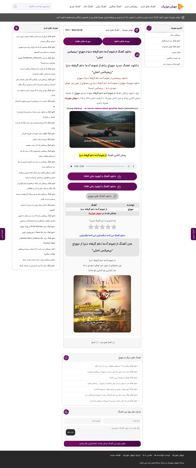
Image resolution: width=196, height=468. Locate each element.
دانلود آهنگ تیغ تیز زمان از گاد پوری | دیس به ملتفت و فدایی (36, 92)
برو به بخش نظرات (82, 41)
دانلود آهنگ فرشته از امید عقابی (43, 139)
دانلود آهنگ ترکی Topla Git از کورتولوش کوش (38, 232)
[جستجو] (15, 6)
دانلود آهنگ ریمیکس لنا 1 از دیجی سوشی (40, 145)
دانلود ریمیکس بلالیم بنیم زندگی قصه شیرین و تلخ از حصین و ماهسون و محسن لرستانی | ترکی (37, 175)
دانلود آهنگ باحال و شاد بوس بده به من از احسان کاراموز (38, 207)
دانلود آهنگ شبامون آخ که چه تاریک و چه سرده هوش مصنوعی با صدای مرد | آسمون (37, 49)
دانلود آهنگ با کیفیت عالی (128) (100, 186)
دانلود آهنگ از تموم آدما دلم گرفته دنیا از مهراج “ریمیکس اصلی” (99, 55)
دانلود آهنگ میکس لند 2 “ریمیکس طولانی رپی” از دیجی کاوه (116, 366)
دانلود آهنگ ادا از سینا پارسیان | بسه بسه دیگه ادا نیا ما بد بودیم (35, 125)
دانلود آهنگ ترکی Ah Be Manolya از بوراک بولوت (37, 226)
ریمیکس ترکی (175, 35)
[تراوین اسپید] (102, 334)
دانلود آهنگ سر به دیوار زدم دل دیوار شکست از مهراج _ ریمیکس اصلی (112, 383)
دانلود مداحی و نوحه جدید (171, 64)
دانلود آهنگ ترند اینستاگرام (171, 41)
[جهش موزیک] (170, 6)
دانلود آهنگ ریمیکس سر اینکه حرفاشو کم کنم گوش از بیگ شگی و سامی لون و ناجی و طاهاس (36, 185)
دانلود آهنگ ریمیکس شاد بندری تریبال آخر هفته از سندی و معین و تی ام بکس (35, 196)
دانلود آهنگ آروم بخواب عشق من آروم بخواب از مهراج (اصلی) (115, 389)
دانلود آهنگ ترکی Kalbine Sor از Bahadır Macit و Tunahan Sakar (37, 240)
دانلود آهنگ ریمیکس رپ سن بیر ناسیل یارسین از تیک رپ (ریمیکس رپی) (36, 164)
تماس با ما (147, 455)
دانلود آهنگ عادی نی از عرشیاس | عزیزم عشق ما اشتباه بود (35, 103)
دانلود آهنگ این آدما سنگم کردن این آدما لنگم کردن (102, 235)
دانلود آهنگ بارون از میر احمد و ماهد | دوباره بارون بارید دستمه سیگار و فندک (35, 38)
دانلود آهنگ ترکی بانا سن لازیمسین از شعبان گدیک (37, 266)
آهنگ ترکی (101, 6)
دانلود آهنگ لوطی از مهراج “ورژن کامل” (123, 378)
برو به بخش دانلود (122, 41)
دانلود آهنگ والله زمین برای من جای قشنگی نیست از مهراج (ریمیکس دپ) (111, 395)
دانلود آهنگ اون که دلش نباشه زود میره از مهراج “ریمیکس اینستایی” (113, 401)
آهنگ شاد (88, 6)
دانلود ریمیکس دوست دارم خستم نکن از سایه (39, 260)
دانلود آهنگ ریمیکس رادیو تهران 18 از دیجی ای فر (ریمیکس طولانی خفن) (37, 153)
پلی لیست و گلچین (173, 58)
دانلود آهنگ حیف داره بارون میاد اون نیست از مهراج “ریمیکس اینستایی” (112, 372)
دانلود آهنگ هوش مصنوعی (171, 47)
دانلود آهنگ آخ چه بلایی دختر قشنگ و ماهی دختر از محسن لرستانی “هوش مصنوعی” (37, 71)
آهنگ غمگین (115, 6)
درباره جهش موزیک (132, 455)
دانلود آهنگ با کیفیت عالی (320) (100, 176)
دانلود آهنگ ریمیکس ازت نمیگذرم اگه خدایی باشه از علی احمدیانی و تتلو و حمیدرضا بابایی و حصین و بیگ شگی (35, 82)
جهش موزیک (127, 30)
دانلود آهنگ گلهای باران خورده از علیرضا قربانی (38, 134)
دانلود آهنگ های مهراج (100, 196)
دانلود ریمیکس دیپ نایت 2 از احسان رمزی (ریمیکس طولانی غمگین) (36, 251)
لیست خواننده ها (162, 455)
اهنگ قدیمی (176, 52)
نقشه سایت (115, 455)
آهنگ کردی (75, 6)
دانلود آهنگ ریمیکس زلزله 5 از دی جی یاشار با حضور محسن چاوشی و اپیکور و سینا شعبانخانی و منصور (36, 218)
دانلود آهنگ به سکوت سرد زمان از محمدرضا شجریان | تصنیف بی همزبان (36, 114)
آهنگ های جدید (148, 6)
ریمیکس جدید (130, 6)
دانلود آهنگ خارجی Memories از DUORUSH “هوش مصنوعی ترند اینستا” (36, 60)
